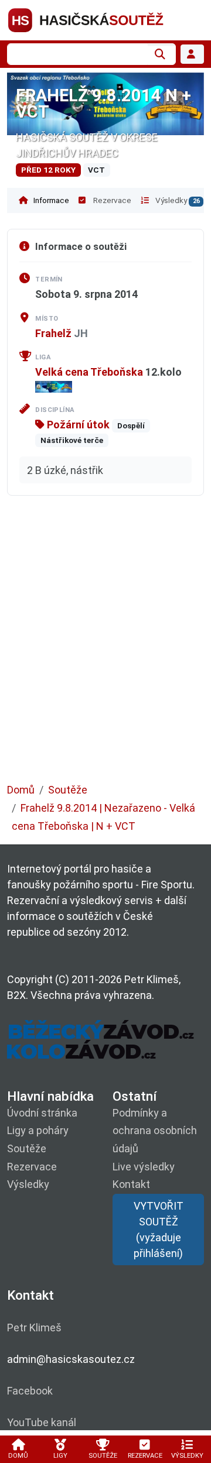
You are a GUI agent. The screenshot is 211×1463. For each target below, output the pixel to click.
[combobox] (77, 54)
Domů (21, 790)
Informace (50, 200)
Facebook (30, 1391)
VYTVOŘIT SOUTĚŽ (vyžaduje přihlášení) (158, 1229)
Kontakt (131, 1184)
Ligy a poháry (38, 1130)
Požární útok (77, 424)
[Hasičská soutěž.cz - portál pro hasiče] (105, 19)
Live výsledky (144, 1166)
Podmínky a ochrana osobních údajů (155, 1131)
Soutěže (67, 790)
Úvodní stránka (42, 1113)
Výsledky (177, 200)
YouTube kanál (41, 1422)
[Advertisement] (105, 647)
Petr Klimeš (34, 1327)
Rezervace (111, 200)
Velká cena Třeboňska (89, 372)
